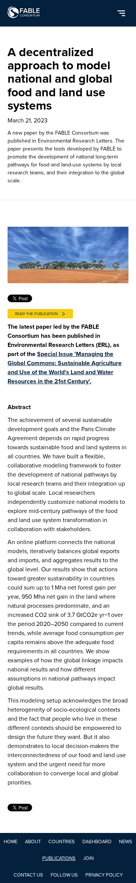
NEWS (125, 841)
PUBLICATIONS (59, 858)
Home (10, 841)
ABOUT (33, 841)
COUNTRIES (61, 841)
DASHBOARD (96, 841)
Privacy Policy (104, 874)
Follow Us (64, 874)
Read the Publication (36, 314)
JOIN (88, 858)
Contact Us (28, 874)
